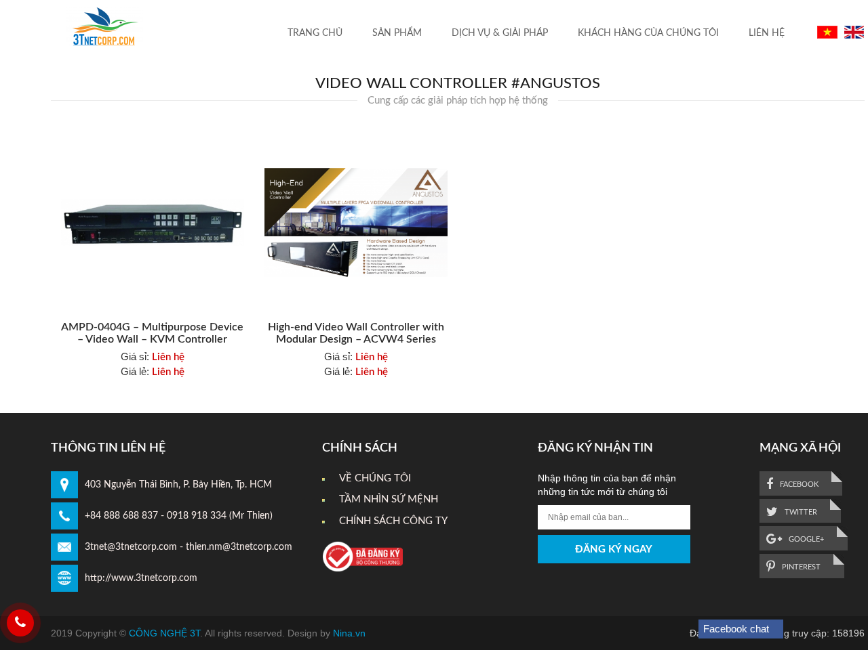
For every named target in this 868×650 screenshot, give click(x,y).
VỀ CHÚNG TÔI (375, 478)
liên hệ (767, 33)
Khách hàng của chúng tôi (648, 33)
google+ (805, 539)
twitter (800, 512)
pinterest (800, 567)
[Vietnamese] (825, 32)
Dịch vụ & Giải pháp (500, 33)
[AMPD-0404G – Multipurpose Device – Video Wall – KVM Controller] (152, 222)
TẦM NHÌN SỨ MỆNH (388, 499)
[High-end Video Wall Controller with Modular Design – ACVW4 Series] (356, 222)
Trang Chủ (315, 33)
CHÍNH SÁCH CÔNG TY (393, 521)
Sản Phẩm (397, 33)
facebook (798, 484)
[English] (852, 32)
